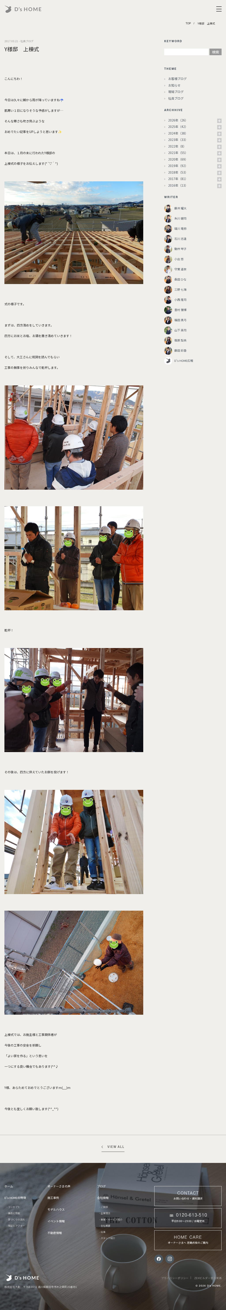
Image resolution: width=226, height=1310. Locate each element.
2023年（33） (178, 139)
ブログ (101, 1186)
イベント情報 (56, 1221)
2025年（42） (178, 126)
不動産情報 (54, 1233)
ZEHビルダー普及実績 (208, 1278)
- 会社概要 (104, 1225)
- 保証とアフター (16, 1225)
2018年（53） (178, 172)
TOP (188, 23)
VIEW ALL (115, 1146)
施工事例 (53, 1198)
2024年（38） (178, 133)
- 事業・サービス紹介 (110, 1219)
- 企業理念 (104, 1213)
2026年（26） (178, 120)
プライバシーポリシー (175, 1278)
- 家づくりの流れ (16, 1219)
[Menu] (219, 9)
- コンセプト (13, 1207)
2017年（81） (178, 178)
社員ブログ (176, 98)
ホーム (8, 1186)
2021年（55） (178, 152)
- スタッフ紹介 (107, 1238)
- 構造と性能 (13, 1213)
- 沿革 (102, 1232)
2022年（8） (177, 146)
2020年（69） (178, 159)
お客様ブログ (177, 78)
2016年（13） (178, 185)
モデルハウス (56, 1209)
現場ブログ (176, 91)
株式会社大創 (22, 1277)
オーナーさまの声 (58, 1186)
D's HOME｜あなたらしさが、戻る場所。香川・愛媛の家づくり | (33, 9)
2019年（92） (178, 165)
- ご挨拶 (103, 1207)
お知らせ (174, 85)
